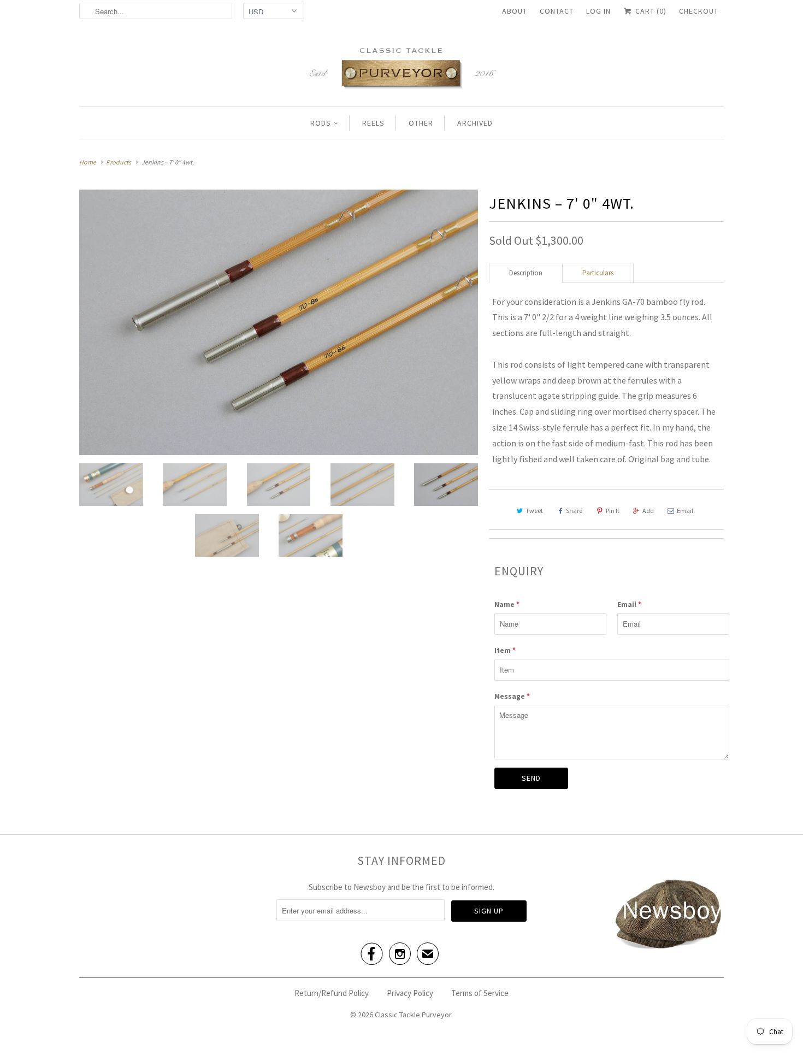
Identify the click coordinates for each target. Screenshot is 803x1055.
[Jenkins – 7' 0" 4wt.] (278, 322)
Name (506, 604)
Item (505, 650)
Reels (373, 123)
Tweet (534, 510)
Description (525, 273)
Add (648, 510)
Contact (557, 11)
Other (421, 123)
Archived (475, 123)
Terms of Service (480, 993)
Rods (320, 123)
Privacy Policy (410, 993)
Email (685, 510)
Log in (598, 11)
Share (574, 510)
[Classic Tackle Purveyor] (401, 67)
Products (118, 162)
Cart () (649, 11)
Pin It (612, 510)
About (514, 11)
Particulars (597, 273)
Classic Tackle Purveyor (413, 1014)
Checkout (698, 11)
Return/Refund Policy (331, 993)
